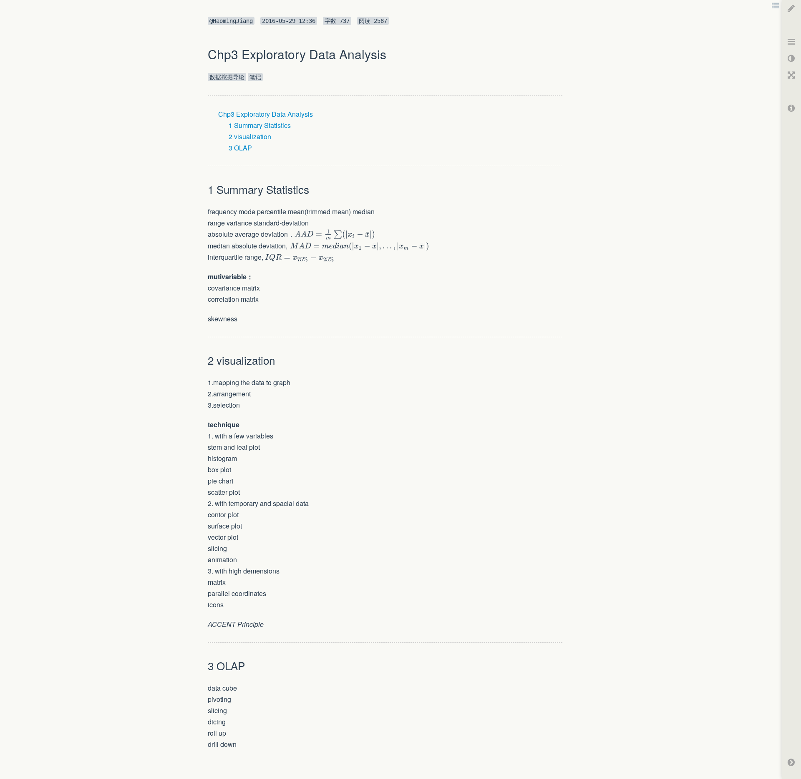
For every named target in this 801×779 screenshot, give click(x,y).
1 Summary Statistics (260, 125)
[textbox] (335, 234)
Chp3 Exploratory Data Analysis (265, 114)
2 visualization (250, 136)
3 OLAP (240, 148)
